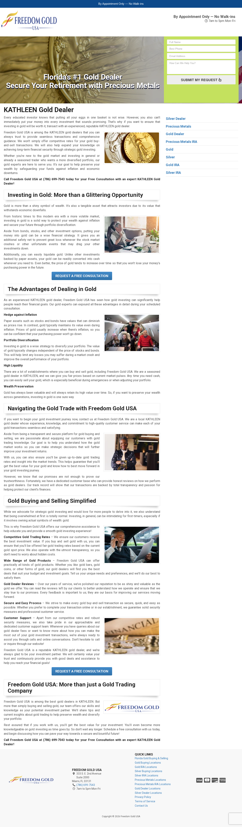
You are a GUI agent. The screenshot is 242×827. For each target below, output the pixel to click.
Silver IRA (117, 28)
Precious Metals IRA (175, 28)
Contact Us (229, 28)
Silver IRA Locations (146, 775)
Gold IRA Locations (146, 766)
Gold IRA (84, 28)
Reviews (205, 27)
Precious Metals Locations (150, 779)
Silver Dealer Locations (148, 792)
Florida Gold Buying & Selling (151, 758)
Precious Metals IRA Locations (153, 784)
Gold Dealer (175, 134)
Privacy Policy (143, 797)
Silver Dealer (176, 119)
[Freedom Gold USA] (31, 779)
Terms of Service (145, 801)
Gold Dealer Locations (148, 788)
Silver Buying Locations (148, 771)
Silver (100, 27)
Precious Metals (143, 28)
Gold (69, 27)
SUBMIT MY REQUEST (199, 80)
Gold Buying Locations (148, 762)
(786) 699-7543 (217, 11)
